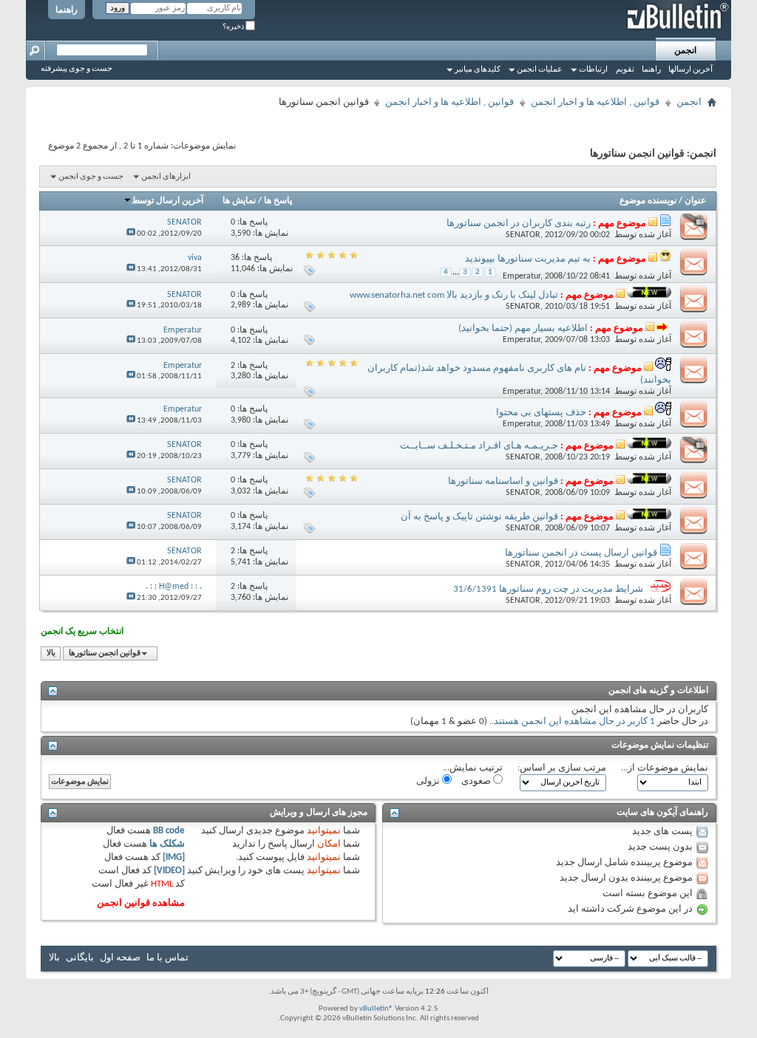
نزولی (429, 781)
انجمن (685, 51)
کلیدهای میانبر (477, 70)
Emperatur (521, 276)
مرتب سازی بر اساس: (561, 768)
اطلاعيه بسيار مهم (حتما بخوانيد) (523, 328)
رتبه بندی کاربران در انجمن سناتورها (519, 223)
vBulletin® (376, 1009)
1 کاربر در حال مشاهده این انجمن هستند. (573, 721)
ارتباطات (593, 70)
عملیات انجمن (540, 70)
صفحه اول (120, 958)
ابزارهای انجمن (166, 177)
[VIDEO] (169, 870)
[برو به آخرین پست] (130, 234)
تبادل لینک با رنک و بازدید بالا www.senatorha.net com (454, 295)
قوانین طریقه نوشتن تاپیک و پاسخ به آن (479, 517)
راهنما (66, 10)
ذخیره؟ (234, 27)
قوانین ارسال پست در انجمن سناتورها (581, 553)
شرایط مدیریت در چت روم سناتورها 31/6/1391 (548, 589)
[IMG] (174, 857)
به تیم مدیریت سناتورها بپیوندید (528, 259)
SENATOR (523, 235)
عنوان (695, 201)
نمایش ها (239, 201)
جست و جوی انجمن (90, 177)
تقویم (625, 70)
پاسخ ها (278, 201)
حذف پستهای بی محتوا (541, 412)
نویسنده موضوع (647, 201)
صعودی (477, 781)
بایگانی (80, 958)
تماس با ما (167, 958)
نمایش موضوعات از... (664, 768)
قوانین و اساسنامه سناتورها (503, 481)
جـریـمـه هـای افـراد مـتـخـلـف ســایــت (479, 446)
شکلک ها (167, 844)
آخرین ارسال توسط (167, 201)
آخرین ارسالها (690, 70)
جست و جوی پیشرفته (76, 69)
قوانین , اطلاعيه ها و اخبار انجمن (595, 102)
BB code (169, 831)
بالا (51, 653)
